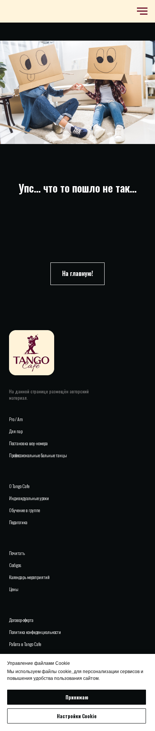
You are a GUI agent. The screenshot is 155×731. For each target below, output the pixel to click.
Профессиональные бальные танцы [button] (38, 455)
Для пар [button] (16, 431)
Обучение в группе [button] (24, 510)
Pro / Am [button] (16, 419)
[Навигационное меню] (142, 11)
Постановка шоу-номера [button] (28, 443)
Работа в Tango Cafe (25, 644)
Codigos (15, 565)
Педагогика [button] (18, 522)
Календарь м (19, 577)
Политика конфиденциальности (35, 632)
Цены (13, 589)
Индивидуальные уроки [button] (29, 498)
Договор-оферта (21, 620)
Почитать (17, 553)
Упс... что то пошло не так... (78, 188)
